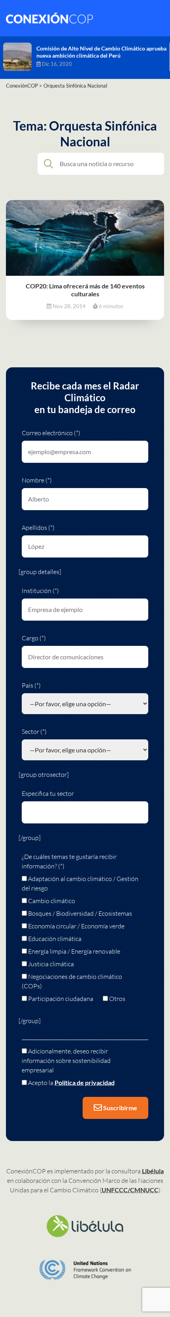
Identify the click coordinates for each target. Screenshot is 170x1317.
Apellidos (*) (38, 527)
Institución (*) (40, 591)
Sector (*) (34, 731)
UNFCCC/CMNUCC (130, 1190)
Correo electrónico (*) (51, 433)
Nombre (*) (37, 480)
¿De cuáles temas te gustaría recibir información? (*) (69, 861)
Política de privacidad (85, 1082)
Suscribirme (119, 1107)
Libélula (153, 1171)
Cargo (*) (34, 638)
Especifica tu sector (48, 793)
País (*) (31, 685)
